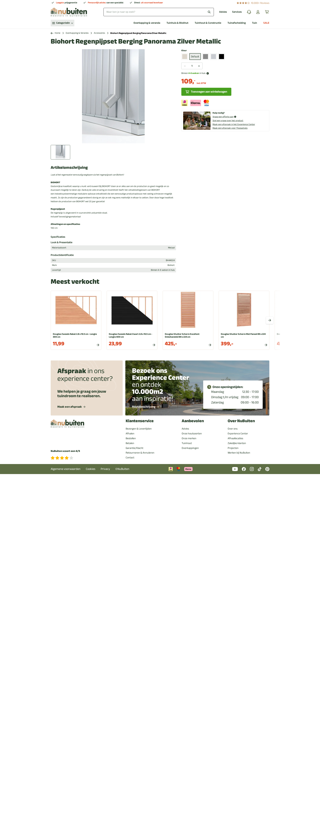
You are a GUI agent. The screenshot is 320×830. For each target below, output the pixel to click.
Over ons (233, 428)
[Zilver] (213, 56)
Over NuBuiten (241, 421)
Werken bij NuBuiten (239, 452)
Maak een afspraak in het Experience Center (233, 124)
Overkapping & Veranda (77, 33)
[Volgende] (269, 320)
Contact (130, 457)
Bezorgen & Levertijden (139, 428)
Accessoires (99, 33)
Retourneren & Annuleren (140, 452)
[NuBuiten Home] (69, 12)
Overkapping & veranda (147, 23)
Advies (223, 12)
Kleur (184, 50)
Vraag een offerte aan (223, 116)
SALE (266, 23)
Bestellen (131, 438)
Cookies (90, 469)
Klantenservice (140, 421)
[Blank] (184, 56)
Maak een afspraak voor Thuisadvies (230, 128)
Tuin (254, 23)
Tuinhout (187, 443)
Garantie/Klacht (134, 448)
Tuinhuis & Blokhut (177, 23)
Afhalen (130, 433)
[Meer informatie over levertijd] (207, 73)
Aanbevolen (193, 421)
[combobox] (159, 12)
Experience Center (238, 433)
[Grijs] (205, 56)
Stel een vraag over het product (227, 120)
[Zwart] (221, 56)
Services (237, 12)
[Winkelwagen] (267, 12)
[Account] (258, 12)
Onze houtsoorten (192, 433)
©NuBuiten (122, 469)
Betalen (130, 443)
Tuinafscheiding (237, 23)
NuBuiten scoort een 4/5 (65, 451)
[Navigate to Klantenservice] (249, 12)
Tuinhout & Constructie (208, 23)
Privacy (105, 469)
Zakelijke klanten (237, 443)
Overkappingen (190, 448)
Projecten (233, 448)
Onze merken (189, 438)
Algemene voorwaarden (65, 469)
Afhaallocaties (235, 438)
